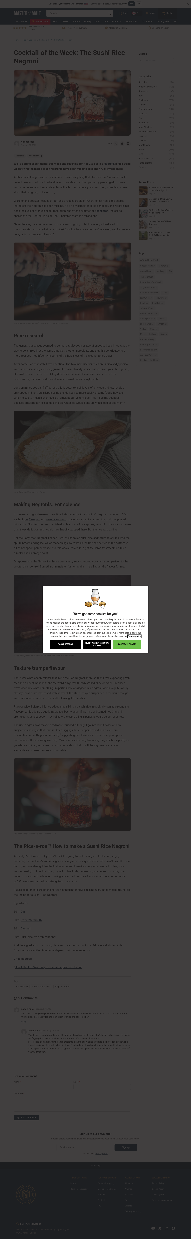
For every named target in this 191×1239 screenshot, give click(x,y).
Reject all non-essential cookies (97, 644)
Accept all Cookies (127, 644)
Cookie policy (134, 636)
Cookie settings (65, 644)
